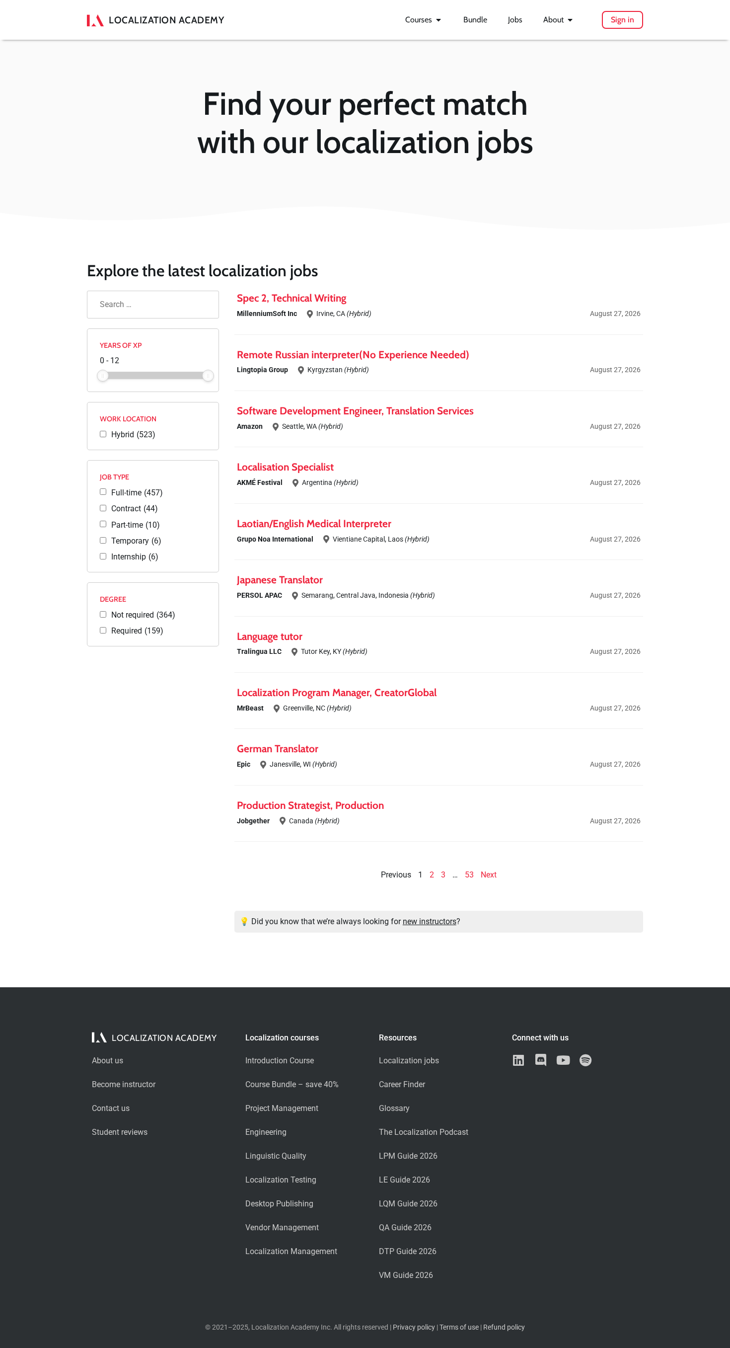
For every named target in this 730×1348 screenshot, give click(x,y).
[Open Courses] (438, 20)
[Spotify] (585, 1060)
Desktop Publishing (279, 1203)
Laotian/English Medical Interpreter (314, 523)
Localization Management (291, 1251)
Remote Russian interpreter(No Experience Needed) (353, 354)
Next (489, 874)
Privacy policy (414, 1327)
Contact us (111, 1108)
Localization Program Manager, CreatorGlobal (337, 692)
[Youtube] (563, 1060)
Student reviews (119, 1132)
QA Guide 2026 (405, 1227)
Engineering (266, 1132)
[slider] (103, 376)
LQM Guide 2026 (408, 1203)
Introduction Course (279, 1060)
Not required (143, 615)
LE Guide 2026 (404, 1180)
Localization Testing (280, 1180)
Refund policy (504, 1327)
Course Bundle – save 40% (292, 1084)
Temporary (136, 541)
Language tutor (269, 636)
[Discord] (540, 1060)
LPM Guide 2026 (408, 1156)
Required (137, 631)
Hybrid (133, 435)
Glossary (394, 1108)
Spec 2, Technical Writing (291, 298)
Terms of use (459, 1327)
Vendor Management (282, 1227)
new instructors (429, 921)
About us (107, 1060)
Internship (134, 557)
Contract (134, 509)
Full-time (137, 493)
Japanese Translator (280, 579)
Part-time (135, 525)
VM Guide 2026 (406, 1275)
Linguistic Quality (275, 1156)
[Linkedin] (518, 1060)
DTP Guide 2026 (408, 1251)
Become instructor (123, 1084)
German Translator (277, 748)
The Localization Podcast (423, 1132)
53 (469, 874)
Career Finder (402, 1084)
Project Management (281, 1108)
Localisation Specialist (285, 467)
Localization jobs (409, 1060)
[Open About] (570, 20)
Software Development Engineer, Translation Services (355, 410)
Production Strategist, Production (310, 805)
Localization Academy (166, 20)
